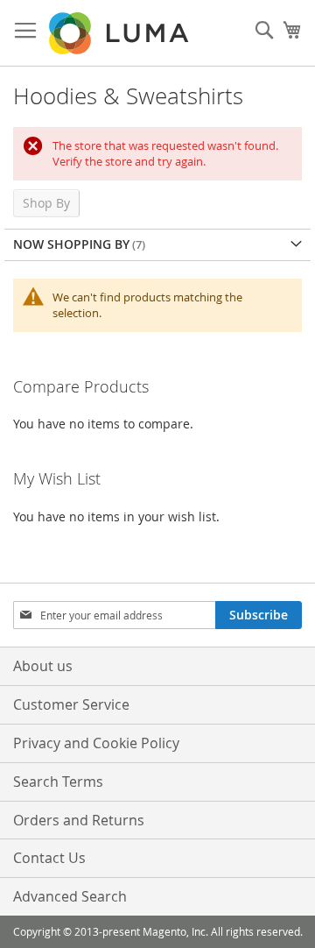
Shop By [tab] (46, 203)
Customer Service (71, 704)
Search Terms (58, 781)
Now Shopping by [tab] (71, 244)
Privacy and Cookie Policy (96, 743)
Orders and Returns (78, 820)
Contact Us (49, 857)
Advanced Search (70, 896)
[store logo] (120, 33)
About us (43, 666)
